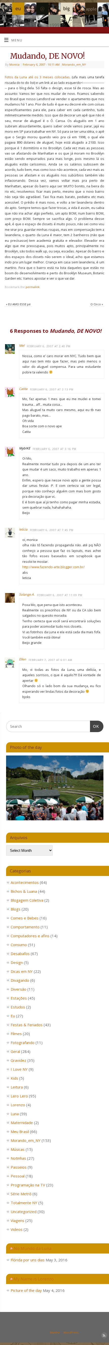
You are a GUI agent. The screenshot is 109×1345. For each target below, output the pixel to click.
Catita (23, 389)
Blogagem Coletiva (27, 900)
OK (94, 726)
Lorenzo (18, 1104)
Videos (17, 1229)
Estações (19, 998)
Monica (14, 64)
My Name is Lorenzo (34, 1279)
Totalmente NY (24, 1202)
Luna (15, 1113)
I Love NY (19, 1069)
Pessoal (18, 1175)
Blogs (16, 909)
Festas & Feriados (27, 1024)
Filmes (16, 1033)
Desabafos (20, 953)
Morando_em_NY (74, 64)
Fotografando (22, 1042)
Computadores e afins (30, 935)
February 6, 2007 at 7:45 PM (52, 530)
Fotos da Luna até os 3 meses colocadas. (37, 77)
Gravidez (18, 1060)
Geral (15, 1051)
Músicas (18, 1149)
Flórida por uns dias (28, 1259)
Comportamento (25, 926)
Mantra (55, 1332)
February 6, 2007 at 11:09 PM (59, 595)
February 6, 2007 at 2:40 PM (48, 346)
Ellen (22, 659)
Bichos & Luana (24, 891)
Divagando (20, 980)
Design (17, 962)
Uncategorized (24, 1211)
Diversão (18, 989)
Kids (14, 1078)
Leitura (17, 1087)
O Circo (96, 304)
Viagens (17, 1220)
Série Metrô (21, 1193)
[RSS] (102, 10)
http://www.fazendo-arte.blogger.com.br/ (53, 567)
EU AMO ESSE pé (18, 304)
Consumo (19, 944)
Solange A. (26, 594)
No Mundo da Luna (32, 1248)
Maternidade (22, 1122)
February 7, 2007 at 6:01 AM (50, 660)
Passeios (19, 1167)
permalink (33, 287)
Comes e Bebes (25, 917)
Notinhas (18, 1158)
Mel (21, 345)
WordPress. (71, 1332)
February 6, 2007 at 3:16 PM (54, 449)
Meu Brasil (20, 1131)
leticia (23, 529)
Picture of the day (26, 1290)
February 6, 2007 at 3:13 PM (52, 389)
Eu (13, 1015)
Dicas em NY (22, 971)
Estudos (18, 1006)
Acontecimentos (25, 882)
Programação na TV (28, 1184)
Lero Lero (19, 1095)
